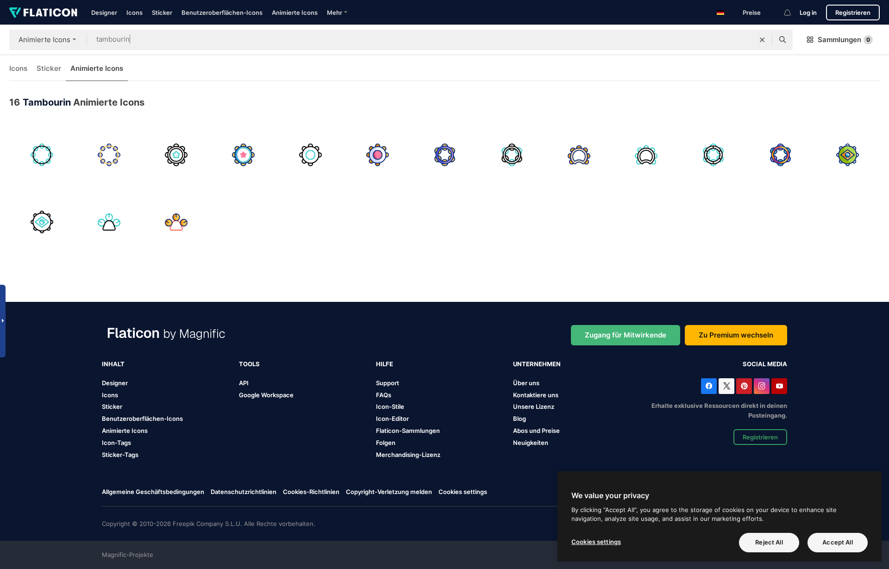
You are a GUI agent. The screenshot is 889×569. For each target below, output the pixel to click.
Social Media (765, 364)
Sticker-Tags (120, 454)
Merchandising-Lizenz (408, 454)
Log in (808, 12)
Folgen (385, 442)
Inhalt (113, 364)
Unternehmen (537, 364)
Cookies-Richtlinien (311, 491)
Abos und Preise (536, 430)
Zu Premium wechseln (736, 335)
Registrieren (852, 12)
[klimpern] (109, 222)
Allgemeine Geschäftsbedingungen (153, 491)
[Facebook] (709, 386)
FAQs (383, 395)
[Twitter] (726, 386)
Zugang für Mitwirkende (625, 335)
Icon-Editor (392, 418)
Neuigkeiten (530, 442)
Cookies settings (462, 491)
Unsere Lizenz (533, 406)
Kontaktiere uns (535, 395)
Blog (519, 418)
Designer (104, 12)
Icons (134, 12)
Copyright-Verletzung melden (389, 491)
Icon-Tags (116, 442)
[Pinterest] (744, 386)
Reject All (769, 542)
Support (387, 383)
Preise (752, 12)
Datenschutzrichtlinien (243, 491)
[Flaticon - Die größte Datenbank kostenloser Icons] (43, 12)
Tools (249, 364)
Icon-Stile (390, 406)
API (244, 383)
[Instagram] (762, 386)
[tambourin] (42, 155)
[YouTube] (779, 386)
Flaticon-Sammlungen (408, 430)
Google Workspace (266, 395)
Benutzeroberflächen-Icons (222, 12)
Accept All (837, 542)
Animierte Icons (295, 12)
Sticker (162, 12)
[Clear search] (762, 40)
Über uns (526, 383)
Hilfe (384, 364)
